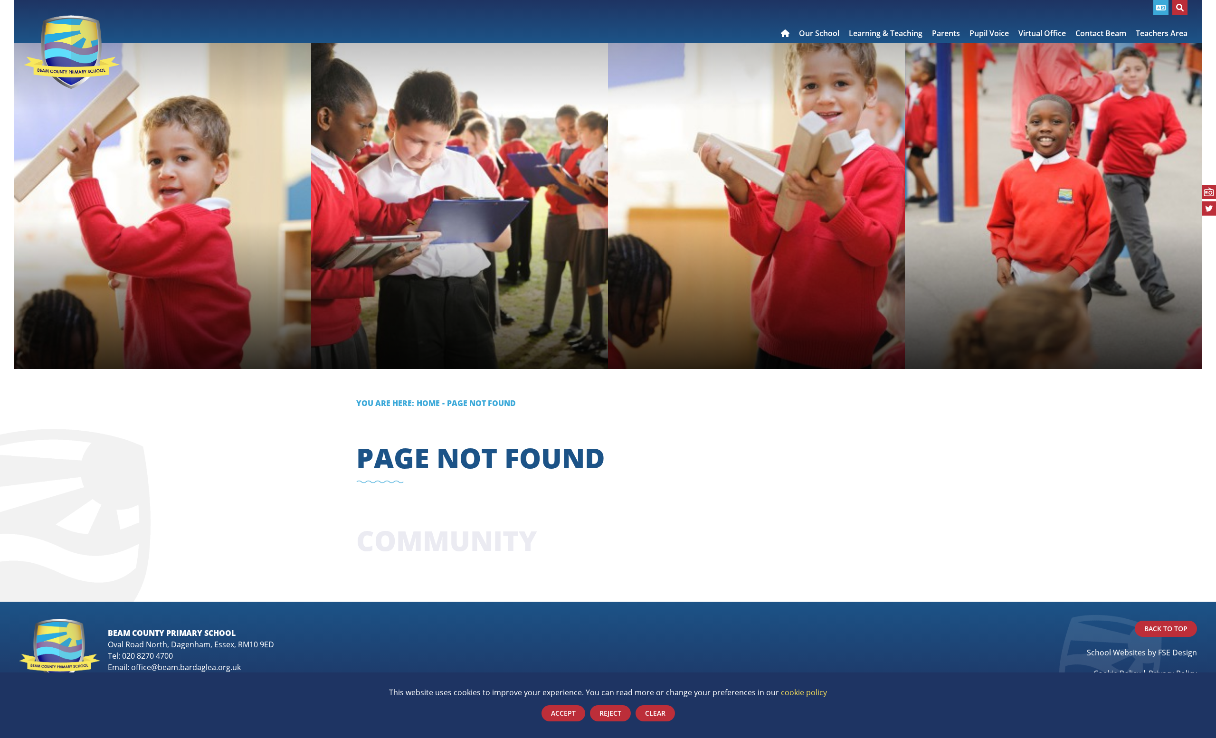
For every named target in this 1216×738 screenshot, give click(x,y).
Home (428, 402)
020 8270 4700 (147, 656)
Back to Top (1166, 628)
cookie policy (804, 692)
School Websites (1116, 652)
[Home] (72, 52)
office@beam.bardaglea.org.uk (186, 667)
